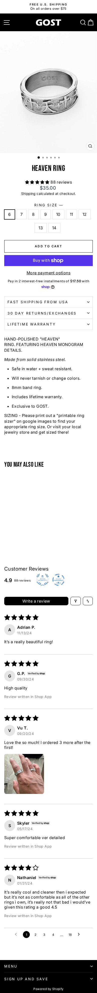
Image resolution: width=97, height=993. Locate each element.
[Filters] (75, 601)
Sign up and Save (26, 979)
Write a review (36, 601)
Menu (10, 966)
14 (54, 227)
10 (58, 214)
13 (41, 227)
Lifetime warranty (31, 324)
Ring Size (48, 205)
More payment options (48, 272)
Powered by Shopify (48, 989)
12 (85, 214)
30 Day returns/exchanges (42, 313)
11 (71, 214)
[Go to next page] (80, 934)
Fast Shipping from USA (37, 302)
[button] (37, 182)
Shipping (28, 194)
